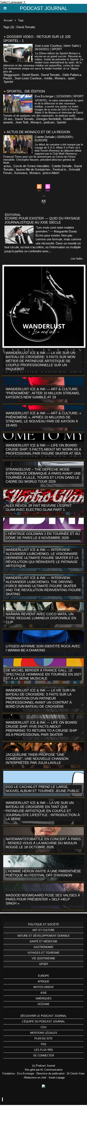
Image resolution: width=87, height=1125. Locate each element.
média (48, 78)
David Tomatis (50, 74)
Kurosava (20, 173)
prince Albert (51, 173)
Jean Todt (21, 122)
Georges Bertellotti (48, 119)
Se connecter (43, 1055)
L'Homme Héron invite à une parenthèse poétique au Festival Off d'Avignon (43, 873)
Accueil (8, 20)
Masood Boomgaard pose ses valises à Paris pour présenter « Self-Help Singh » (43, 899)
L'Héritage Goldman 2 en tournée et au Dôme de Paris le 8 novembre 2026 (43, 536)
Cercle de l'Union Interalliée (31, 166)
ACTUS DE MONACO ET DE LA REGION (38, 132)
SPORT (43, 964)
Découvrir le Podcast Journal (43, 1015)
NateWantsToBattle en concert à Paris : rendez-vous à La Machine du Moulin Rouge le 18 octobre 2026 (43, 843)
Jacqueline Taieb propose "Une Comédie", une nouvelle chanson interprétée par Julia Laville (37, 759)
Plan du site (43, 1038)
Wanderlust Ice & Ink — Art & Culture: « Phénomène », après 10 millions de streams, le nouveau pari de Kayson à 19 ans (43, 419)
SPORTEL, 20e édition (26, 91)
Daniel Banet (30, 74)
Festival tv (59, 169)
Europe (43, 975)
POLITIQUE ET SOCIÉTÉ (43, 924)
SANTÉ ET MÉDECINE (43, 941)
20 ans (8, 119)
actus (7, 166)
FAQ (43, 1044)
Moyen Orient (43, 987)
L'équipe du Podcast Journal (43, 1021)
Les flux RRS (43, 1049)
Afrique (43, 981)
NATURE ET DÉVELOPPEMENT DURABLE (43, 935)
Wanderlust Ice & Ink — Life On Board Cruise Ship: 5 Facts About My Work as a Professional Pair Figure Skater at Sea (43, 449)
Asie (43, 992)
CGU (43, 1027)
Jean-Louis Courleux (28, 78)
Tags (21, 20)
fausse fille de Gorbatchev (33, 169)
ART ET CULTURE (43, 930)
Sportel (8, 81)
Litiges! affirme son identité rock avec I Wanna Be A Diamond (43, 648)
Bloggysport (11, 74)
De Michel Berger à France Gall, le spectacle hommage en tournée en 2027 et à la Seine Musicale (43, 674)
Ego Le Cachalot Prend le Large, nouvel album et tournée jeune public (43, 789)
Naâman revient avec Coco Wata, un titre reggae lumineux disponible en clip (41, 618)
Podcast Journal (43, 8)
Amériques (44, 998)
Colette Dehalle (62, 166)
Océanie (44, 1004)
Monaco (60, 78)
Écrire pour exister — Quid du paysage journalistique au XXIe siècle (42, 220)
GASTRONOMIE (43, 947)
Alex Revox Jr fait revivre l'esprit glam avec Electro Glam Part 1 (39, 508)
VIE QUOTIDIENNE (43, 958)
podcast (49, 122)
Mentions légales (43, 1032)
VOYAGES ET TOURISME (43, 952)
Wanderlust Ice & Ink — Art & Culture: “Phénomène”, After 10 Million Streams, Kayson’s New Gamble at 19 (43, 393)
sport (71, 78)
